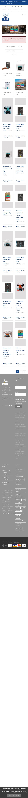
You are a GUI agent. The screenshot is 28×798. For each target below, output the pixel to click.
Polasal (23, 507)
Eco (17, 482)
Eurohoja (18, 494)
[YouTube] (9, 405)
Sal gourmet (18, 513)
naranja (17, 505)
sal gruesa (18, 515)
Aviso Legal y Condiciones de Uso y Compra (7, 472)
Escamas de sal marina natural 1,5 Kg (7, 169)
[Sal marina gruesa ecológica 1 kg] (20, 334)
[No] (26, 792)
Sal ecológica (19, 510)
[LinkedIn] (11, 405)
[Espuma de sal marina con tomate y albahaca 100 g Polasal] (20, 287)
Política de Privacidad (19, 399)
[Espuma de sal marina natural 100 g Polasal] (7, 110)
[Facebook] (2, 405)
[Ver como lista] (15, 54)
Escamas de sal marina (19, 485)
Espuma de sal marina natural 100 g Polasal (7, 126)
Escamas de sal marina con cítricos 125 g (20, 169)
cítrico (17, 479)
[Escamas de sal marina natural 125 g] (20, 110)
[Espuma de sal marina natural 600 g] (7, 243)
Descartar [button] (18, 3)
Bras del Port (19, 541)
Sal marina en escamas (19, 524)
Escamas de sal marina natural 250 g (7, 303)
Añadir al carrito (6, 137)
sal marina (18, 518)
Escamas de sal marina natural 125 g (20, 126)
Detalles (10, 136)
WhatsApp (4, 400)
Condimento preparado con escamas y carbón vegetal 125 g (19, 215)
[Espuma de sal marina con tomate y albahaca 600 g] (7, 334)
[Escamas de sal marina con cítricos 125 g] (20, 152)
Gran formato (19, 497)
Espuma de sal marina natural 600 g (7, 259)
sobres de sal (19, 528)
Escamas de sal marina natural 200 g (20, 259)
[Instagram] (7, 405)
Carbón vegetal (19, 476)
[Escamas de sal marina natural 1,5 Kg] (7, 152)
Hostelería (18, 499)
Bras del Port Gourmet (19, 473)
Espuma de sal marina (19, 490)
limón (23, 499)
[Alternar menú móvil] (25, 14)
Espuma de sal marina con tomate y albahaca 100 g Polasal (19, 306)
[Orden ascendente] (21, 46)
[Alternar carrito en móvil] (22, 14)
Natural (23, 505)
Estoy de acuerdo (14, 795)
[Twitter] (5, 405)
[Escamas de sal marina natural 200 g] (20, 243)
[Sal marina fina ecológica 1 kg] (7, 196)
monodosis (18, 502)
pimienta (18, 507)
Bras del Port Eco (19, 469)
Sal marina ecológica (20, 521)
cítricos (22, 479)
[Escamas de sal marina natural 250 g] (7, 287)
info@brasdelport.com (7, 398)
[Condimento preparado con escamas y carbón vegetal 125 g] (20, 196)
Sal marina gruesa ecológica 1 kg (20, 350)
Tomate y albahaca (20, 531)
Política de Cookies (5, 483)
